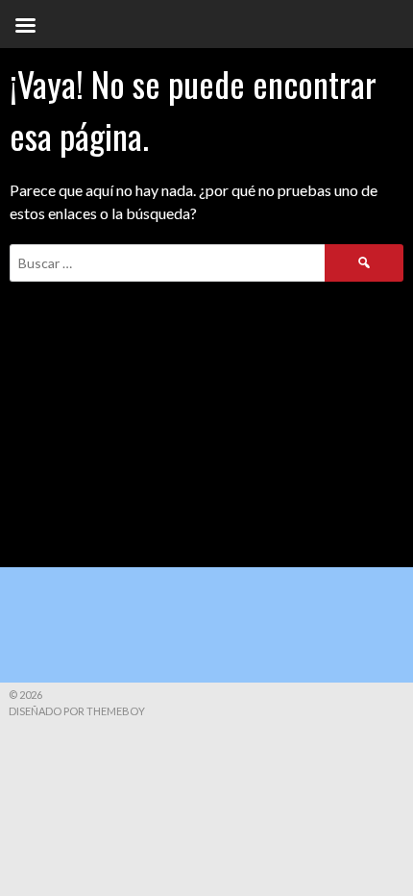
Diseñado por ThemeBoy (77, 711)
